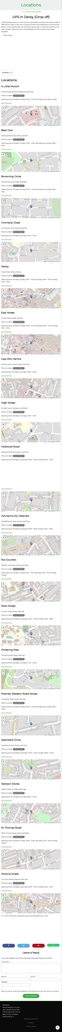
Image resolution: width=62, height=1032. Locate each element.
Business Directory (31, 1019)
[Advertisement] (31, 474)
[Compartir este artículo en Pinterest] (38, 946)
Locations (31, 4)
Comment (5, 962)
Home (23, 12)
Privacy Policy (31, 1026)
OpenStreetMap (51, 125)
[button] (31, 114)
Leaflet (45, 125)
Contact (31, 1023)
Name (4, 976)
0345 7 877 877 (18, 95)
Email (33, 976)
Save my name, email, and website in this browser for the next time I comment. (30, 991)
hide (10, 72)
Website (4, 982)
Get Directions (6, 103)
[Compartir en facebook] (8, 946)
